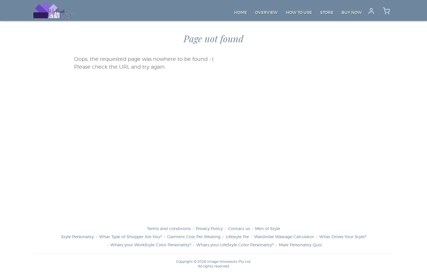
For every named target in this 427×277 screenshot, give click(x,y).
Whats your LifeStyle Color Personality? (235, 245)
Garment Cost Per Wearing (193, 237)
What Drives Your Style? (342, 237)
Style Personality (77, 237)
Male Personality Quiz (300, 245)
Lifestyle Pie (237, 237)
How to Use (299, 13)
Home (240, 13)
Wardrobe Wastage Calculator (284, 237)
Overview (266, 13)
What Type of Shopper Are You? (130, 237)
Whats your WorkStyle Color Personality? (150, 245)
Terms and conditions (169, 229)
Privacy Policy (209, 229)
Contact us (239, 229)
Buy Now (352, 13)
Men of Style (267, 229)
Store (326, 13)
